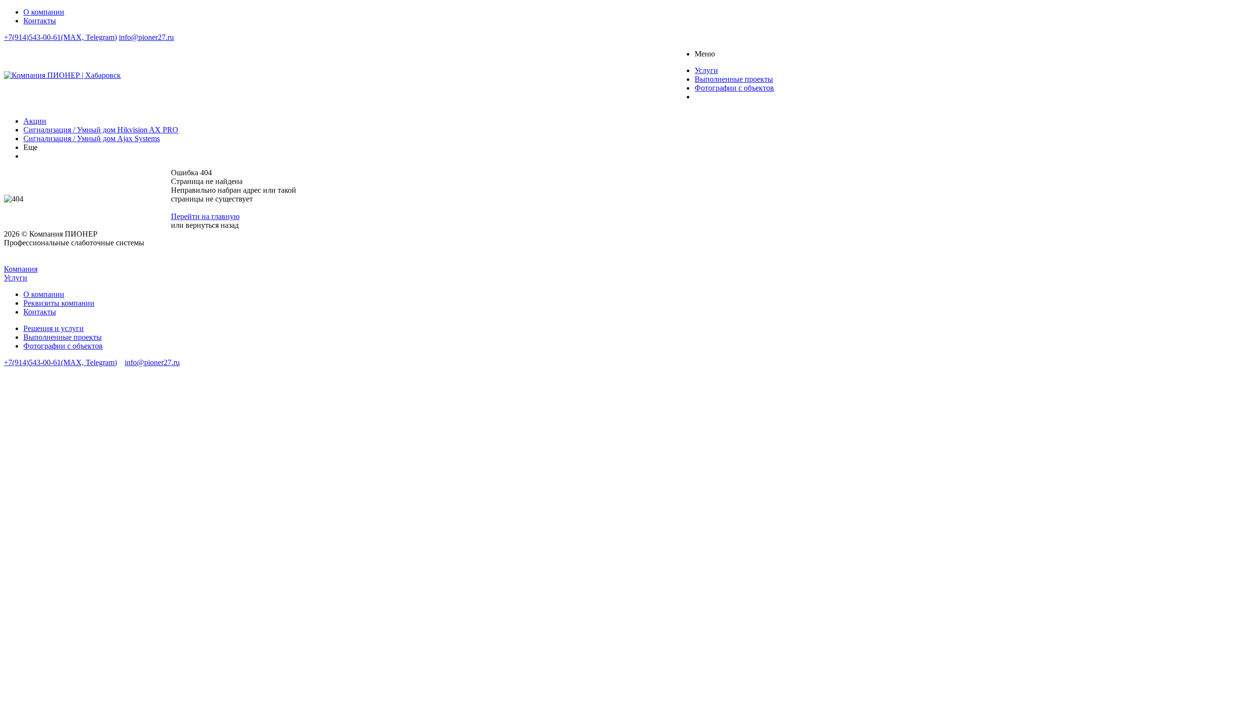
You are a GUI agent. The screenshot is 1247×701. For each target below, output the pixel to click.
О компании (43, 294)
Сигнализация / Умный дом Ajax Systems (91, 138)
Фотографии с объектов (63, 346)
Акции (34, 121)
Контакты (39, 312)
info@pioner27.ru (146, 37)
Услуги (15, 278)
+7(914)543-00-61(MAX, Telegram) (60, 37)
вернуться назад (212, 225)
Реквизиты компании (58, 303)
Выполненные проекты (62, 337)
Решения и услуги (53, 328)
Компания (21, 269)
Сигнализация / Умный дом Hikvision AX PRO (100, 130)
